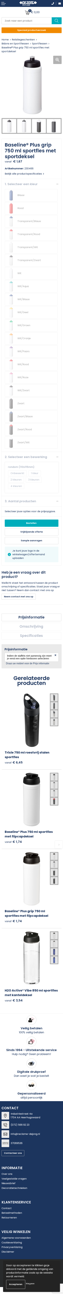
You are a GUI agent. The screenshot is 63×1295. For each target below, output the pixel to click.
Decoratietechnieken (14, 1188)
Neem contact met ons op (18, 596)
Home (5, 39)
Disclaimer (8, 1252)
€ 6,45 (14, 762)
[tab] (31, 617)
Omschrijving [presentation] (31, 626)
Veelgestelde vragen (14, 1178)
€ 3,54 (14, 1000)
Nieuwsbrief (8, 1183)
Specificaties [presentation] (31, 635)
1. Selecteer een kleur (21, 184)
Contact (7, 1208)
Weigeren (30, 1283)
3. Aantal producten (20, 501)
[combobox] (27, 20)
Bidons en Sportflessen (15, 43)
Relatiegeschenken (23, 39)
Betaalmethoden (12, 1213)
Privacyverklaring (12, 1247)
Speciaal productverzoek (31, 30)
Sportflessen (39, 43)
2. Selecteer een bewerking (26, 457)
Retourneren (9, 1217)
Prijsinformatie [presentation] (31, 617)
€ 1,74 (13, 842)
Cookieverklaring (12, 1242)
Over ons (7, 1174)
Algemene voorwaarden (16, 1238)
